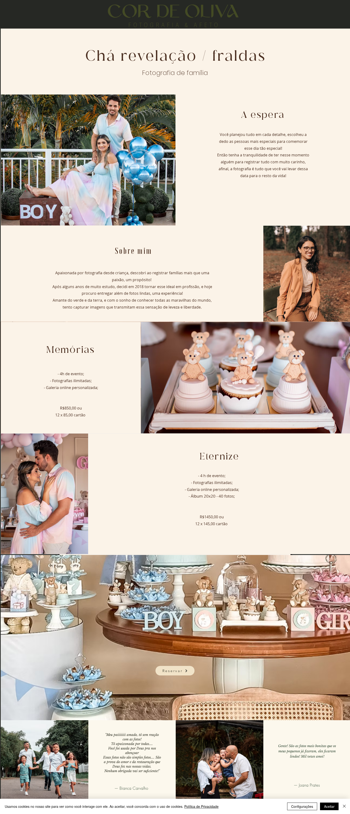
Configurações (302, 806)
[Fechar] (344, 806)
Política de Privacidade (201, 806)
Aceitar (329, 806)
